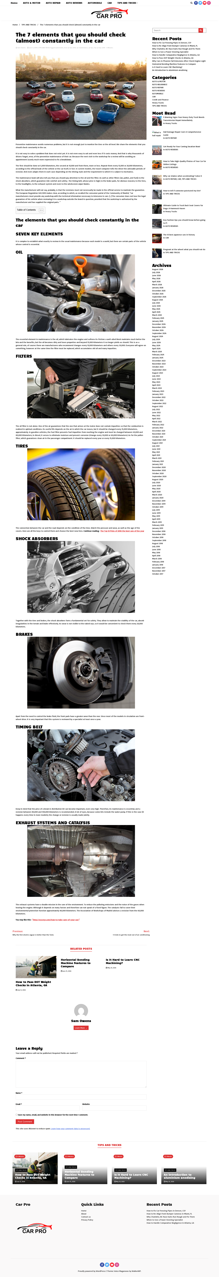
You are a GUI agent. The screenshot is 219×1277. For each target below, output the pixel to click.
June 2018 (156, 549)
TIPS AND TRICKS (126, 3)
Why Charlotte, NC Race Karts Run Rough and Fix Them (176, 48)
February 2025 (158, 318)
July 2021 (156, 446)
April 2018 (156, 555)
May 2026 (156, 278)
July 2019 (156, 510)
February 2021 (158, 461)
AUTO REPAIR (53, 3)
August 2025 (157, 299)
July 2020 (156, 482)
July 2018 (156, 546)
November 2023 (159, 363)
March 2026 (157, 284)
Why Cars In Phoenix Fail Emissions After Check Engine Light (179, 61)
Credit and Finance (160, 99)
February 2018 (158, 561)
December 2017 (158, 567)
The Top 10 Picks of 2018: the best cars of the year (122, 531)
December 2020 (159, 467)
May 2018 (156, 552)
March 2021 (156, 458)
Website (86, 1104)
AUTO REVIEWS (74, 3)
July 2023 (156, 376)
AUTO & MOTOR (31, 3)
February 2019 (158, 525)
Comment (21, 1058)
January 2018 (157, 564)
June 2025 (156, 306)
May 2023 (156, 382)
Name (19, 1093)
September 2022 (159, 403)
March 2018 (157, 558)
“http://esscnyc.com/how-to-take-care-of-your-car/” (56, 919)
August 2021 (157, 443)
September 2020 (159, 476)
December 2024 (159, 324)
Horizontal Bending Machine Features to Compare (75, 963)
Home (14, 3)
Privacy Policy (87, 1220)
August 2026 (157, 269)
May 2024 (156, 345)
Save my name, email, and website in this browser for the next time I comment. (53, 1114)
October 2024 (158, 330)
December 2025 (159, 290)
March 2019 (157, 522)
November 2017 (158, 570)
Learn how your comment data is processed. (70, 1128)
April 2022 (156, 418)
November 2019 (159, 503)
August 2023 (157, 373)
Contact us (86, 1216)
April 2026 (156, 281)
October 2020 (158, 473)
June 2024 (156, 342)
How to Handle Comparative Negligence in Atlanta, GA (176, 55)
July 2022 (156, 409)
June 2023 (156, 379)
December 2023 (159, 360)
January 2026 (157, 287)
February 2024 (158, 354)
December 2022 (158, 397)
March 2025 (157, 315)
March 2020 (157, 494)
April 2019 (156, 519)
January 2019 (157, 528)
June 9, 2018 (33, 48)
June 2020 (156, 485)
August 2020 (157, 479)
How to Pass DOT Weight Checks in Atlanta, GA (33, 983)
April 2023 (156, 385)
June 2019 (156, 513)
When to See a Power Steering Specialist (170, 52)
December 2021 (158, 430)
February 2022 (158, 424)
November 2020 (159, 470)
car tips (90, 48)
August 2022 (157, 406)
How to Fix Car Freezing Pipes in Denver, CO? (171, 42)
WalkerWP (136, 1271)
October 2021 (157, 436)
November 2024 (159, 327)
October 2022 (157, 400)
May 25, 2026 (169, 1181)
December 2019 (158, 500)
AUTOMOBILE (95, 3)
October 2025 (157, 293)
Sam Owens (21, 48)
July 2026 (156, 272)
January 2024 (157, 357)
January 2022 (157, 427)
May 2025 (156, 309)
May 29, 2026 (111, 968)
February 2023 (158, 391)
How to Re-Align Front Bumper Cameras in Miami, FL (175, 45)
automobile (59, 48)
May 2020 (156, 488)
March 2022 (157, 421)
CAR (109, 3)
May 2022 (156, 415)
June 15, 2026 (66, 971)
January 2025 (157, 321)
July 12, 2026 (21, 990)
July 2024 (156, 339)
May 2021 (156, 452)
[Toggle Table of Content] (40, 210)
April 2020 (156, 491)
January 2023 (157, 394)
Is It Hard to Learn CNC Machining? (123, 961)
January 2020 (157, 497)
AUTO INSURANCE (159, 84)
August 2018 (157, 543)
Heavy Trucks (158, 102)
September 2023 (159, 369)
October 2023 (157, 366)
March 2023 (157, 388)
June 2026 (156, 275)
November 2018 (159, 534)
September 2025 (159, 296)
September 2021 (159, 440)
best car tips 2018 (70, 48)
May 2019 (156, 516)
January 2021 (157, 464)
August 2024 (157, 336)
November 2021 (158, 433)
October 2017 (157, 574)
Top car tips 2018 (99, 48)
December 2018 (158, 531)
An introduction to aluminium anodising (169, 70)
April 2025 (156, 312)
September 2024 (159, 333)
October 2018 (157, 537)
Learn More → (81, 1028)
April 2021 (156, 455)
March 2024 (157, 351)
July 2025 (156, 302)
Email (19, 1104)
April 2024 (156, 348)
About (83, 1213)
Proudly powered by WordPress (92, 1271)
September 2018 (159, 540)
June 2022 (156, 412)
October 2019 (157, 507)
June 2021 (156, 449)
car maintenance (82, 48)
